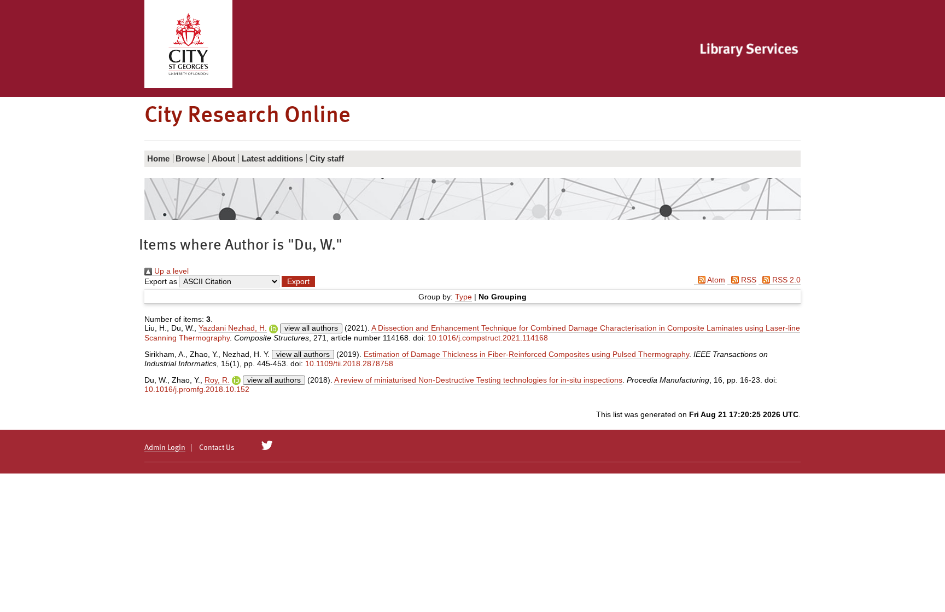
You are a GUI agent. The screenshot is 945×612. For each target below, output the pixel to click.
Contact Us (217, 448)
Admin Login (164, 448)
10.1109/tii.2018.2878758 (349, 363)
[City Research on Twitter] (267, 445)
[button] (298, 281)
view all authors (311, 328)
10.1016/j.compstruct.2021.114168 (488, 337)
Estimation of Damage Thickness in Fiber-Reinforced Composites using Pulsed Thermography (526, 354)
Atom (715, 279)
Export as (160, 281)
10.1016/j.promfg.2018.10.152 (196, 389)
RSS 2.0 (785, 279)
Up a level (170, 271)
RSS (747, 279)
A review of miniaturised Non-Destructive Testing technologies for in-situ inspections (478, 380)
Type (463, 296)
